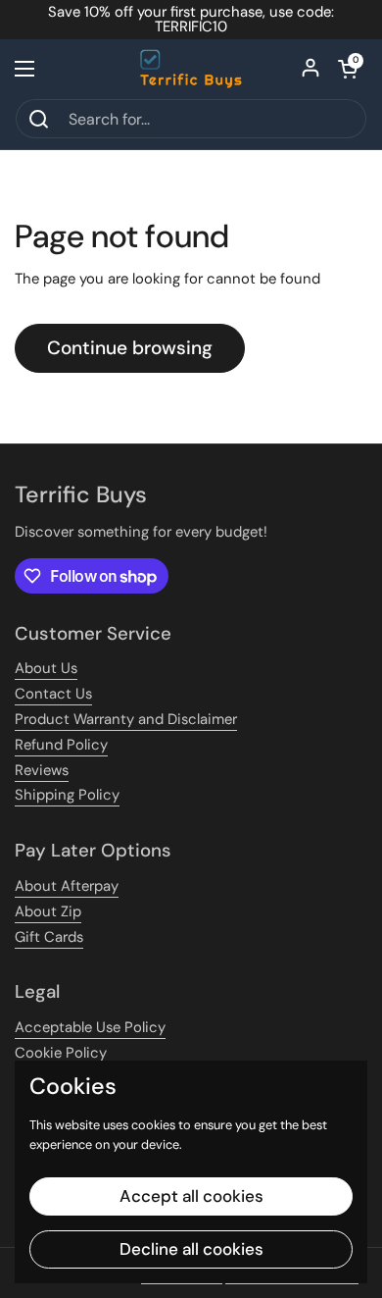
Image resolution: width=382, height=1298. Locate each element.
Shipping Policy (67, 795)
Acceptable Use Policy (90, 1027)
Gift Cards (49, 937)
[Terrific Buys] (191, 68)
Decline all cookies (191, 1249)
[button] (347, 68)
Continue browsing (130, 348)
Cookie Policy (61, 1053)
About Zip (48, 911)
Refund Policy (61, 744)
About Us (46, 668)
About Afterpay (67, 886)
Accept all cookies (191, 1196)
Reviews (42, 770)
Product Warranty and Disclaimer (126, 719)
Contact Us (53, 693)
